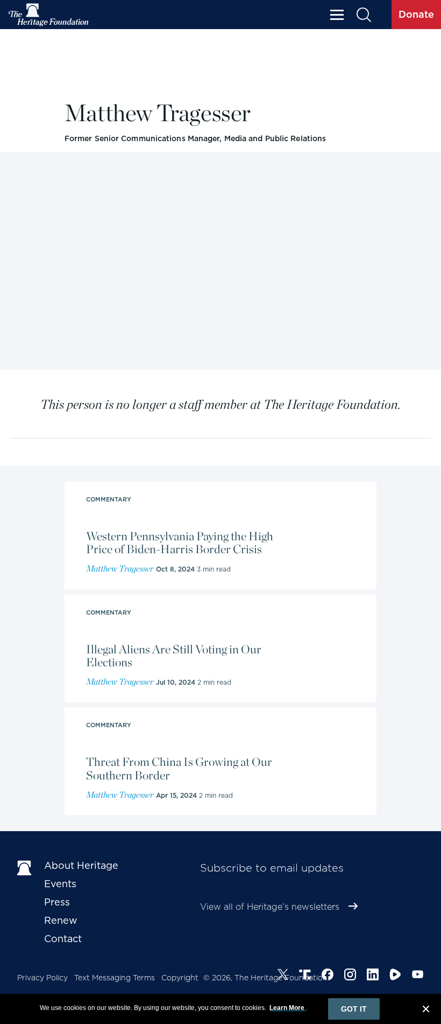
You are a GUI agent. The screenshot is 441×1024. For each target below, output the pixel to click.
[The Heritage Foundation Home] (49, 14)
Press (57, 902)
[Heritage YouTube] (418, 976)
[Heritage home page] (25, 868)
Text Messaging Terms (114, 977)
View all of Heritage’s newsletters (269, 907)
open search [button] (363, 15)
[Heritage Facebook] (327, 976)
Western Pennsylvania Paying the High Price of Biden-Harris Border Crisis (179, 542)
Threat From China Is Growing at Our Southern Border (179, 768)
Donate (416, 14)
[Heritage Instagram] (350, 976)
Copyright (179, 977)
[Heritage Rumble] (395, 976)
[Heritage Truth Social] (305, 976)
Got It (354, 1009)
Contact (63, 938)
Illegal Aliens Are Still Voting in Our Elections (173, 655)
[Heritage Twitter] (283, 976)
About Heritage (81, 865)
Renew (60, 920)
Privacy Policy (42, 977)
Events (60, 883)
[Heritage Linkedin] (373, 976)
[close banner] (425, 1010)
